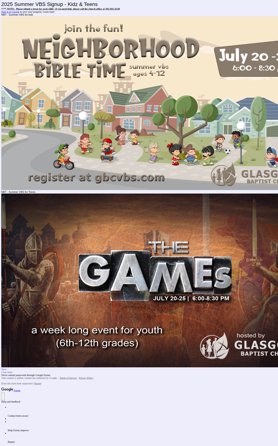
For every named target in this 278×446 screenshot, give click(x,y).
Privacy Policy (86, 378)
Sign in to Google (10, 11)
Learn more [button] (49, 11)
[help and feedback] (3, 396)
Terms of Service (68, 378)
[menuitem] (142, 411)
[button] (139, 369)
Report (37, 383)
